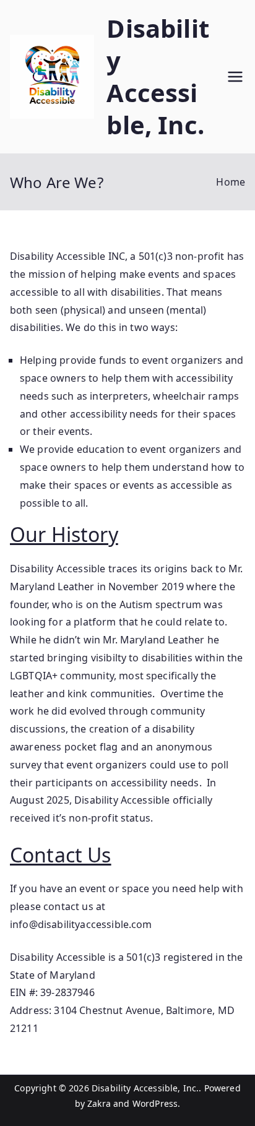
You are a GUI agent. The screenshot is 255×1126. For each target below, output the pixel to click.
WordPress (155, 1103)
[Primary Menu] (235, 76)
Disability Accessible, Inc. (157, 76)
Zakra (99, 1103)
